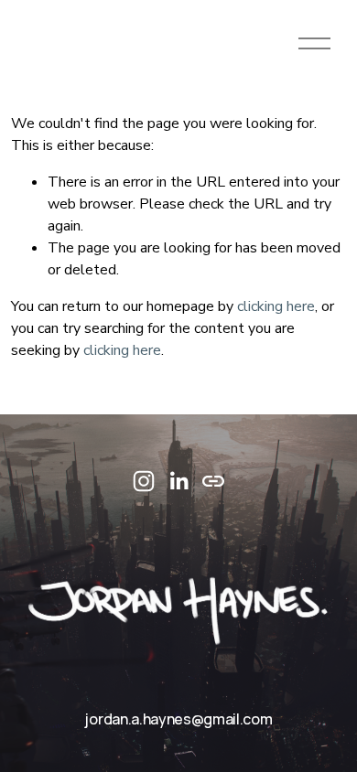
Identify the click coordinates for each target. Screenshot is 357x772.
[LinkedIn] (178, 481)
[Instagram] (144, 481)
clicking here (276, 306)
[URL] (213, 481)
